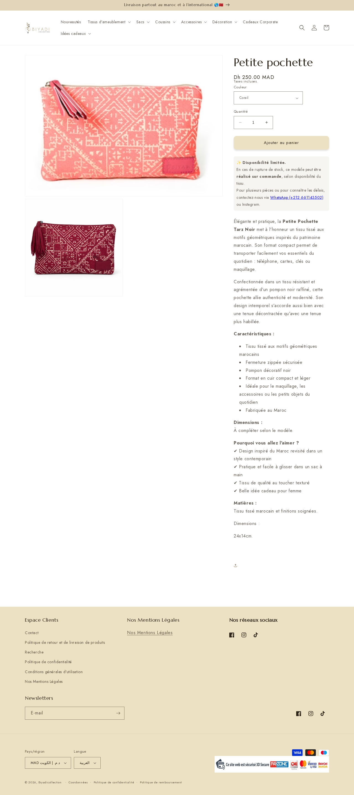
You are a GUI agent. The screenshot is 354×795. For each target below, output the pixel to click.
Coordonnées (78, 782)
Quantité (241, 111)
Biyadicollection (50, 782)
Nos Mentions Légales (44, 681)
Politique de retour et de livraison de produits (65, 642)
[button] (108, 22)
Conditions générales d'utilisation (54, 672)
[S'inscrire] (118, 713)
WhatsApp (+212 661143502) (296, 197)
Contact (31, 633)
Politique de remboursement (161, 782)
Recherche (34, 652)
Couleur (240, 87)
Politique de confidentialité (48, 662)
